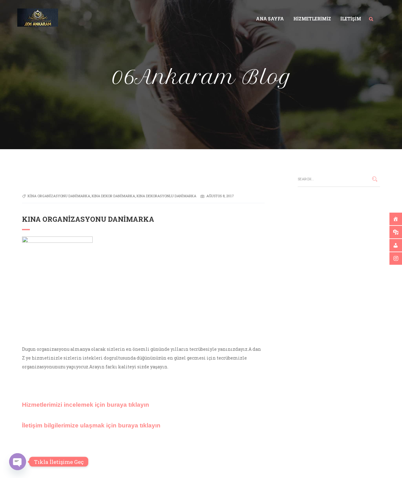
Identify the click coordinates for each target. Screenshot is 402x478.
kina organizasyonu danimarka (59, 195)
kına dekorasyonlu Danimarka (166, 195)
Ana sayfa (270, 19)
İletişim (350, 19)
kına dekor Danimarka (113, 195)
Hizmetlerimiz (312, 19)
